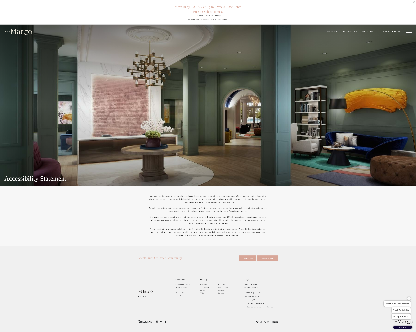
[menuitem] (207, 284)
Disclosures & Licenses (252, 296)
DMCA (259, 293)
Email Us (178, 296)
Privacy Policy (249, 293)
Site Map (270, 307)
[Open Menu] (409, 32)
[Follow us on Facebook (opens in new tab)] (165, 321)
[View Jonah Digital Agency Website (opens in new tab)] (275, 321)
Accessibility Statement (253, 300)
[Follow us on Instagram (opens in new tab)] (157, 321)
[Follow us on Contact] (161, 321)
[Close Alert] (413, 2)
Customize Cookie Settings (254, 303)
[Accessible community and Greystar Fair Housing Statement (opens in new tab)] (265, 321)
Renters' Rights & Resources (254, 307)
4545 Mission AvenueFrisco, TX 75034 (183, 286)
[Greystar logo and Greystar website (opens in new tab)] (145, 321)
